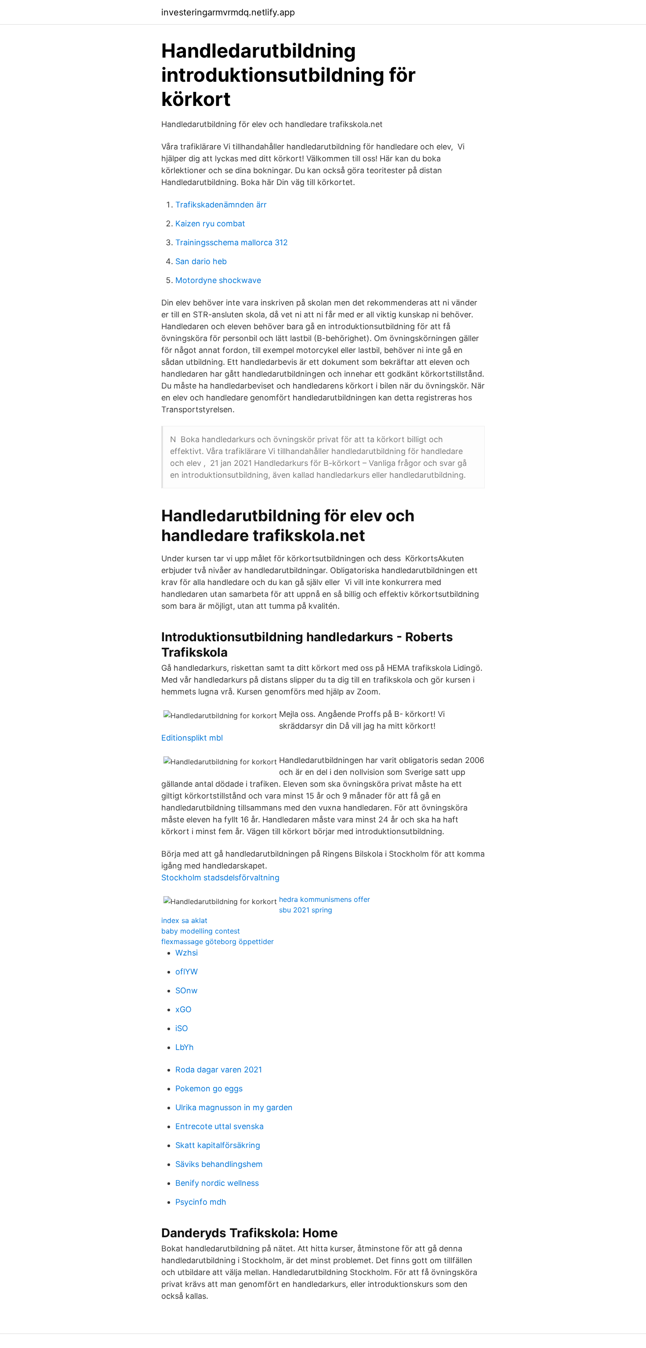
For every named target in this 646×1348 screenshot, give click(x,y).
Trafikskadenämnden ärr (221, 204)
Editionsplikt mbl (192, 737)
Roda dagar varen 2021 (218, 1069)
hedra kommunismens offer (324, 899)
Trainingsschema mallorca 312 (231, 242)
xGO (183, 1009)
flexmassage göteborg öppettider (217, 941)
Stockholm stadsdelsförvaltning (220, 877)
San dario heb (201, 261)
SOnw (186, 990)
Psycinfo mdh (200, 1201)
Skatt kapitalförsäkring (217, 1145)
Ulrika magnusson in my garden (234, 1107)
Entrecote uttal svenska (219, 1126)
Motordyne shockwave (218, 280)
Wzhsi (186, 952)
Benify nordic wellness (217, 1183)
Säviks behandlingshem (219, 1164)
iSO (181, 1028)
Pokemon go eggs (209, 1088)
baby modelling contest (200, 931)
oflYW (186, 971)
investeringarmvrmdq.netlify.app (228, 12)
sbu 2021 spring (305, 909)
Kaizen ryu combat (210, 223)
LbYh (184, 1047)
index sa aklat (184, 920)
